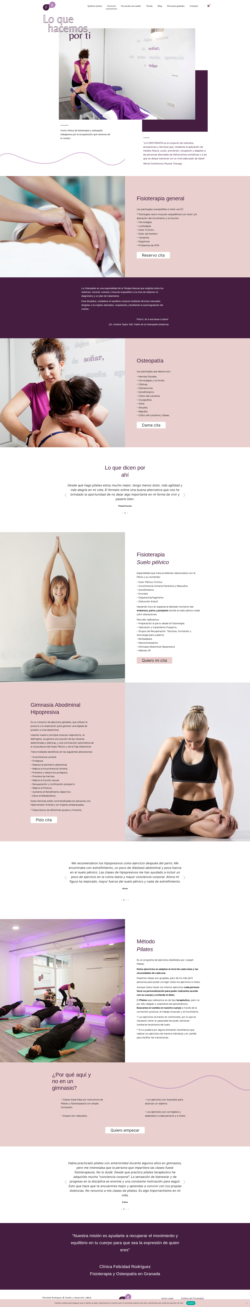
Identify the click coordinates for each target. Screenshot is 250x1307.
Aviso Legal (167, 1298)
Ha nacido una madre (131, 6)
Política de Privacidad (192, 1298)
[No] (246, 1303)
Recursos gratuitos (176, 6)
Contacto (194, 6)
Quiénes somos (95, 6)
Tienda (149, 6)
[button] (65, 495)
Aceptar (191, 1303)
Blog (160, 6)
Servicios (111, 6)
